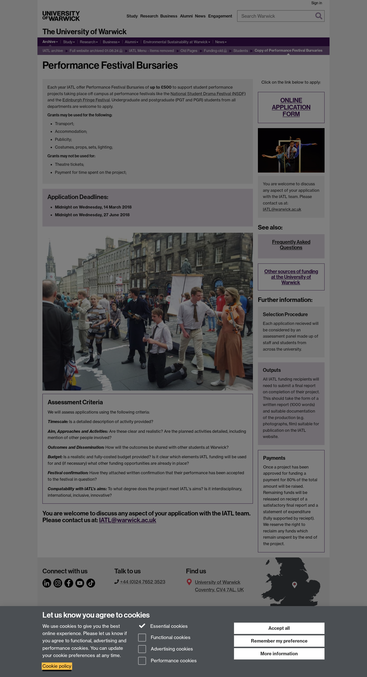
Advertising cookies (171, 649)
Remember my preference (279, 641)
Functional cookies (170, 637)
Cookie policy (56, 666)
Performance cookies (173, 661)
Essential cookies (168, 626)
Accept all (279, 628)
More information (279, 654)
